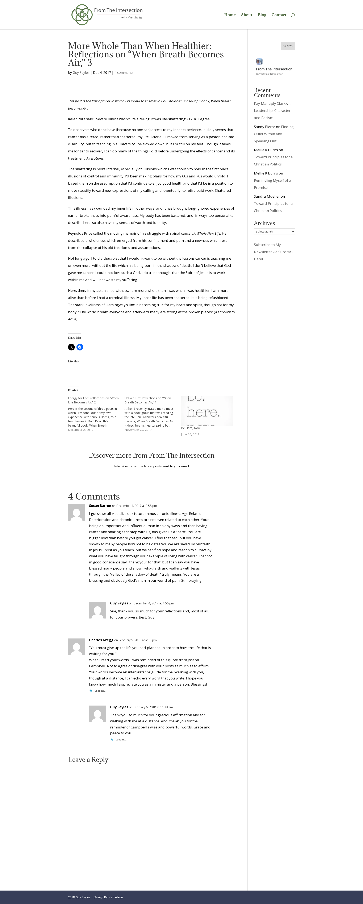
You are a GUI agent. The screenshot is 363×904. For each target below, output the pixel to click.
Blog (262, 15)
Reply (225, 509)
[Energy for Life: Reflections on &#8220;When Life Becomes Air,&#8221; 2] (96, 414)
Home (230, 15)
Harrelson (115, 897)
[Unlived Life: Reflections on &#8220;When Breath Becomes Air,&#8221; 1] (153, 414)
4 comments (124, 72)
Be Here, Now (190, 428)
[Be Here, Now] (207, 411)
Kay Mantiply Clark (269, 103)
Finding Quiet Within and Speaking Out (274, 133)
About (247, 15)
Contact (279, 15)
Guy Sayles (81, 72)
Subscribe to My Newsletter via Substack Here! (273, 251)
